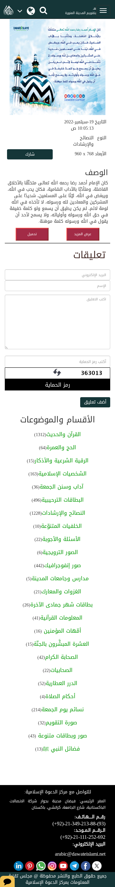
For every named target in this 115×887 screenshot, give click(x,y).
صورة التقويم (61, 722)
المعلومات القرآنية (61, 618)
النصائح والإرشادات (63, 513)
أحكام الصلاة (60, 696)
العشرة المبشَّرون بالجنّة (61, 644)
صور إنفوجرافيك (62, 565)
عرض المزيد (82, 234)
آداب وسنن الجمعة (61, 487)
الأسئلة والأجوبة (61, 539)
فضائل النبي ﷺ (61, 749)
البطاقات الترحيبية (63, 500)
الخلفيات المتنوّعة (61, 526)
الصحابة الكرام (61, 657)
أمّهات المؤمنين (61, 631)
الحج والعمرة (61, 447)
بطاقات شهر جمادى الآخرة (61, 604)
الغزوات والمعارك (61, 591)
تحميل (32, 234)
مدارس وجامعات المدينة (60, 578)
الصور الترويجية (60, 552)
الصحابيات (61, 670)
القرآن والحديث (63, 434)
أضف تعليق (95, 402)
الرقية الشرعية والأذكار (61, 460)
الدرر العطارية (61, 683)
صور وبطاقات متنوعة (61, 735)
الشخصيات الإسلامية (62, 473)
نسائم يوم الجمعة (63, 709)
